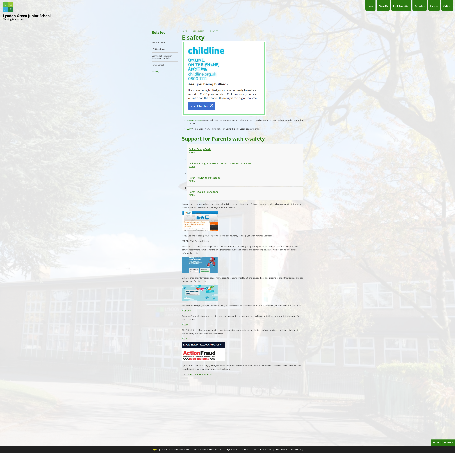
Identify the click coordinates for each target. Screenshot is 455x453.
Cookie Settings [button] (297, 449)
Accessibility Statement (262, 449)
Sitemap (245, 449)
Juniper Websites (215, 449)
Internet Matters (194, 120)
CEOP (189, 128)
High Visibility (232, 449)
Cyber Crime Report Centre (199, 374)
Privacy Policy (281, 449)
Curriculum (198, 31)
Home (184, 31)
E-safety (214, 31)
